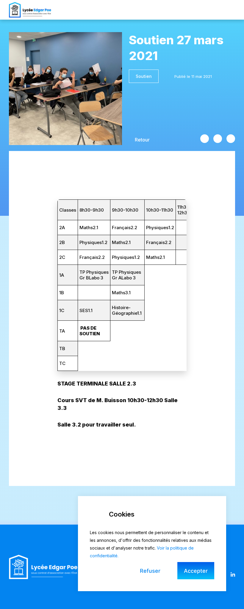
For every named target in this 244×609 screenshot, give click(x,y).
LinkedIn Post (230, 138)
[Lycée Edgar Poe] (30, 9)
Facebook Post (204, 138)
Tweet (217, 138)
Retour (142, 139)
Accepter (196, 571)
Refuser (150, 571)
